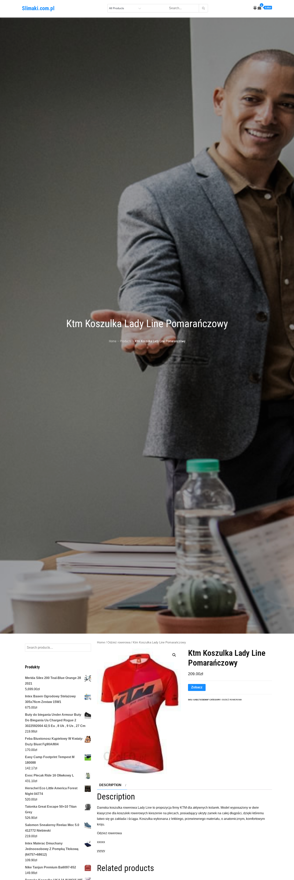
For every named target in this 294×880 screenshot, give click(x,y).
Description (110, 785)
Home (101, 642)
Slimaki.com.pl (38, 8)
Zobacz (196, 687)
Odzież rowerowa (118, 642)
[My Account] (255, 8)
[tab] (112, 785)
